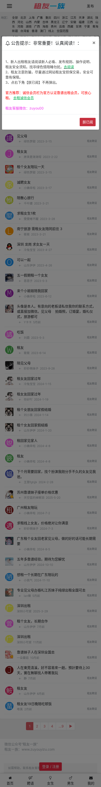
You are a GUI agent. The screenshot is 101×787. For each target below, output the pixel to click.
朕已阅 (88, 122)
